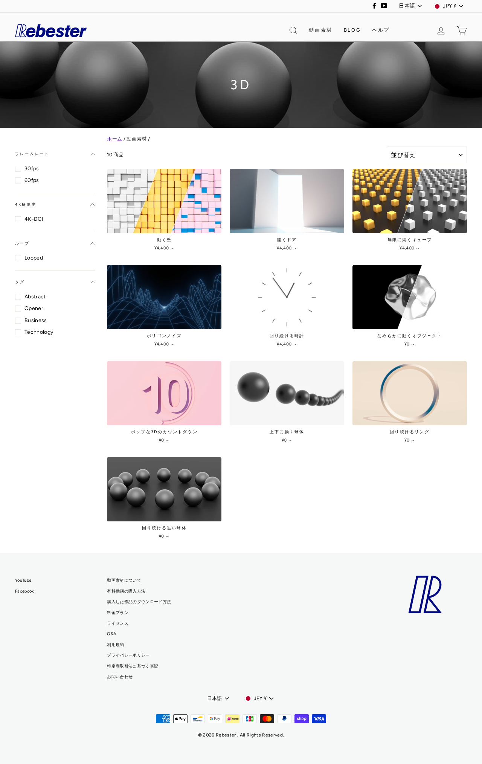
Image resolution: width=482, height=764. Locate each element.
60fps (31, 180)
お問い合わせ (120, 676)
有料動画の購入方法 (126, 591)
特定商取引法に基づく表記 (132, 666)
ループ (22, 243)
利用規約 (115, 644)
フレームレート (32, 154)
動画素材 (320, 30)
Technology (38, 332)
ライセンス (117, 623)
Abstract (35, 296)
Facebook (24, 591)
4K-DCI (33, 219)
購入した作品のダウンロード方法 (139, 601)
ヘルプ (381, 30)
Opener (33, 308)
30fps (31, 168)
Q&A (111, 633)
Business (35, 320)
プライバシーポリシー (128, 655)
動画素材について (124, 580)
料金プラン (117, 612)
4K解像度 (26, 204)
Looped (33, 258)
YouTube (23, 580)
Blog (352, 30)
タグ (20, 282)
